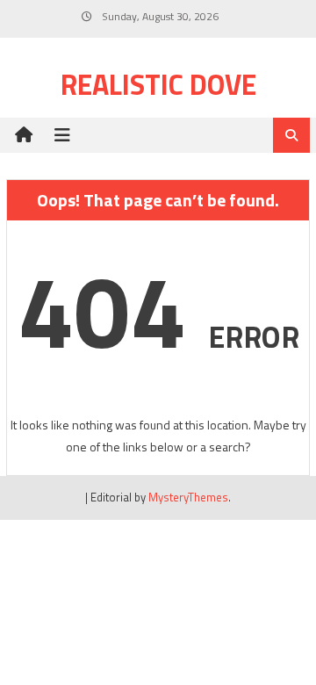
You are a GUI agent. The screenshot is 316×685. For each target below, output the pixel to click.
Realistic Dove (158, 84)
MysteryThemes (188, 497)
